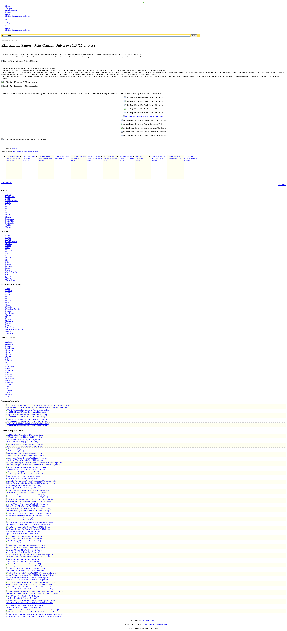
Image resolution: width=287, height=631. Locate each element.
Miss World (28, 151)
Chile (7, 299)
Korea (7, 368)
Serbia (7, 270)
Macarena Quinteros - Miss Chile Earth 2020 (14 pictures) (46, 158)
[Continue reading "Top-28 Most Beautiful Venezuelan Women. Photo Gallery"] (27, 410)
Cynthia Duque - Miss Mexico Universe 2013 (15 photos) (26, 566)
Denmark (8, 244)
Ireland (7, 254)
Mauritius (8, 213)
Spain (7, 274)
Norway (8, 260)
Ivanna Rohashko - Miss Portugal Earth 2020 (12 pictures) (62, 158)
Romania (8, 266)
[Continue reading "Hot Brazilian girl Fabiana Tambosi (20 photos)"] (23, 541)
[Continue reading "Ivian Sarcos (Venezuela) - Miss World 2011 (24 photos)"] (26, 458)
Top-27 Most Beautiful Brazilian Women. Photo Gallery (25, 417)
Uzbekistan (9, 394)
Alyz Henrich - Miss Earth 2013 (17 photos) (21, 598)
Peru (7, 325)
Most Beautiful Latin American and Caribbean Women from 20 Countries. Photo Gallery (37, 407)
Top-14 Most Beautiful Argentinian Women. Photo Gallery (26, 426)
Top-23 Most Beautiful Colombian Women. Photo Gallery (26, 421)
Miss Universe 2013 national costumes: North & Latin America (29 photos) (32, 593)
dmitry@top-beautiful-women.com (154, 624)
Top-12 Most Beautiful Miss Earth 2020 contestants (29, 158)
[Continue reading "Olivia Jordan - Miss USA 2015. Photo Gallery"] (23, 559)
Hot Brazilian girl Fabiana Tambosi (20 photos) (22, 543)
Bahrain (8, 346)
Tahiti (7, 388)
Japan (7, 364)
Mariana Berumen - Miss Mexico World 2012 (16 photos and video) (30, 575)
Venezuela (9, 333)
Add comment (6, 183)
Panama (8, 323)
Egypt (7, 199)
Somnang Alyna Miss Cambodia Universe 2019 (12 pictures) (191, 158)
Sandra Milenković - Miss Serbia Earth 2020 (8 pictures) (78, 158)
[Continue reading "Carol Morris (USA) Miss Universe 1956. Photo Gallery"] (26, 472)
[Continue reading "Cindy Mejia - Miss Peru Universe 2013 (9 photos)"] (24, 605)
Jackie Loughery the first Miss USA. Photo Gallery (24, 538)
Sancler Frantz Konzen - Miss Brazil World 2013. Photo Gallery (28, 501)
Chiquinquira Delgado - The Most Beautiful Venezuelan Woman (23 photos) (33, 465)
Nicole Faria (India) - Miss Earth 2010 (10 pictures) (142, 158)
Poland (7, 262)
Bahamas (8, 291)
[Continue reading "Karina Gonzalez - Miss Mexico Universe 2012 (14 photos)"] (27, 495)
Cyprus (8, 354)
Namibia (8, 215)
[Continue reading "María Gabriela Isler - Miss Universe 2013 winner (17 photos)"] (28, 513)
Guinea (8, 209)
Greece (7, 252)
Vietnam (8, 396)
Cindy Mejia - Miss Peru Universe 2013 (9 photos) (23, 607)
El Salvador (9, 313)
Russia (7, 268)
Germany (8, 250)
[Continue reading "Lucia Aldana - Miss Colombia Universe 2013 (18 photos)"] (27, 490)
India (7, 358)
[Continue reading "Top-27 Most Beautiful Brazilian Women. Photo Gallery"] (26, 415)
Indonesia (8, 360)
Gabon (7, 205)
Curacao (8, 305)
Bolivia (8, 293)
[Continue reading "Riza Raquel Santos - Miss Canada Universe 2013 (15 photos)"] (28, 527)
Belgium (8, 238)
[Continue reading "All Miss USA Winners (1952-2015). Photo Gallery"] (25, 435)
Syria (7, 386)
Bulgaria (8, 240)
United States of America (14, 329)
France (7, 248)
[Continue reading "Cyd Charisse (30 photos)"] (15, 449)
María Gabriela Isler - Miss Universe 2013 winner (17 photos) (27, 515)
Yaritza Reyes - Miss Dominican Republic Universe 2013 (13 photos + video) (33, 616)
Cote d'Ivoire (10, 197)
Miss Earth (36, 151)
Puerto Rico (9, 327)
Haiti (7, 317)
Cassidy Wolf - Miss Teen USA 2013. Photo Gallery (24, 446)
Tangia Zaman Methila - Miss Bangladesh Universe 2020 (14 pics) (14, 158)
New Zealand (10, 378)
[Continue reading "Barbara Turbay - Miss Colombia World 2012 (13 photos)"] (27, 504)
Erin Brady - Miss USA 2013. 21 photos (20, 520)
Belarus (8, 236)
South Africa (9, 221)
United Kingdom (11, 280)
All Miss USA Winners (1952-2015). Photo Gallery (24, 437)
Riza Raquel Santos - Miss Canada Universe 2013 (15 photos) (28, 529)
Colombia (8, 301)
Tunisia (8, 225)
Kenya (7, 211)
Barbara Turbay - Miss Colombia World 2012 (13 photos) (26, 506)
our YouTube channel (147, 620)
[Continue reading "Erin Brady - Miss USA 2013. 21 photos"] (21, 518)
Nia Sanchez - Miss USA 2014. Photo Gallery (22, 478)
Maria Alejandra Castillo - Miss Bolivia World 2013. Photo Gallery (29, 589)
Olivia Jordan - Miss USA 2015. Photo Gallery (22, 561)
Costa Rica (9, 303)
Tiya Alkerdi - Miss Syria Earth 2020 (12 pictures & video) (111, 158)
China (7, 352)
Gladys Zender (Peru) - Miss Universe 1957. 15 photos (25, 469)
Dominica (8, 307)
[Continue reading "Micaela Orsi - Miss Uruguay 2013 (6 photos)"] (23, 440)
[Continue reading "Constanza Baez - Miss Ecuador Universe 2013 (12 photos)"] (27, 578)
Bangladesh (9, 348)
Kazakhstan (9, 366)
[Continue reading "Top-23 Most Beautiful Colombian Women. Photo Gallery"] (27, 419)
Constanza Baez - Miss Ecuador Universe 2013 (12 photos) (27, 580)
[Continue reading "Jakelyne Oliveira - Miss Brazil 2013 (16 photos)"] (24, 550)
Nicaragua (9, 321)
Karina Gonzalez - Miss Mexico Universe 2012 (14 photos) (27, 497)
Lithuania (8, 256)
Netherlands (9, 258)
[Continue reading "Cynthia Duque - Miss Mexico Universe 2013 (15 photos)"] (27, 564)
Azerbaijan (9, 344)
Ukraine (8, 278)
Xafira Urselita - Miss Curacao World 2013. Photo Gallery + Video (29, 584)
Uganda (8, 227)
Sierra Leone (9, 219)
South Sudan (9, 223)
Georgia (8, 356)
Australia (8, 342)
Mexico (8, 319)
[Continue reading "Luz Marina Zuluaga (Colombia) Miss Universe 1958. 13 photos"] (29, 555)
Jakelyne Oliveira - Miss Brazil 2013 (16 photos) (23, 552)
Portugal (8, 264)
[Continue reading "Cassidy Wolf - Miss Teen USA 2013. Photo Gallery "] (25, 444)
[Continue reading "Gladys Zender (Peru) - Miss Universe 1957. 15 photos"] (26, 467)
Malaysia (8, 374)
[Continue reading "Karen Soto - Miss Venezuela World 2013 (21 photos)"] (25, 568)
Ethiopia (8, 203)
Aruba (7, 289)
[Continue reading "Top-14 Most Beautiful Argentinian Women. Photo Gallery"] (27, 424)
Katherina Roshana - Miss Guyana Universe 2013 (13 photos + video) (30, 483)
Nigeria (8, 217)
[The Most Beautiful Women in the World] (143, 2)
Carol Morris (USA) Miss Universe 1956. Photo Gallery (25, 474)
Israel (7, 362)
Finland (8, 246)
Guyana (8, 315)
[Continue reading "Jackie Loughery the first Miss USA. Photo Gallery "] (25, 536)
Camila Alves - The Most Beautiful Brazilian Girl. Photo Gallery (28, 524)
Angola (8, 195)
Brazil (7, 295)
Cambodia (9, 350)
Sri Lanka (8, 384)
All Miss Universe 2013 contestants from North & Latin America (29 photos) (33, 612)
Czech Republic (11, 242)
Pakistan (8, 380)
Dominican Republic (12, 309)
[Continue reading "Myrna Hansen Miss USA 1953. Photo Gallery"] (23, 532)
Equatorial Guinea (11, 201)
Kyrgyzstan (9, 370)
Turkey (7, 392)
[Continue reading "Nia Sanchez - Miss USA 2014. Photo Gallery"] (23, 476)
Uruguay (8, 331)
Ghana (7, 207)
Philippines (9, 382)
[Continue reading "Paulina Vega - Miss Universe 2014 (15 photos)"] (23, 486)
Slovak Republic (11, 272)
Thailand (8, 390)
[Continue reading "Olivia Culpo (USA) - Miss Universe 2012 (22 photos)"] (26, 453)
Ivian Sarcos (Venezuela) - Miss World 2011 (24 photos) (25, 460)
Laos (7, 372)
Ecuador (8, 311)
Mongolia (8, 376)
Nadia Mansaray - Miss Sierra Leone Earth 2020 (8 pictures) (94, 158)
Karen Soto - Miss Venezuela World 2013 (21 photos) (25, 570)
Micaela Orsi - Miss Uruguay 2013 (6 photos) (22, 442)
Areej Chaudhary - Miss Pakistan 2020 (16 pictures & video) (127, 158)
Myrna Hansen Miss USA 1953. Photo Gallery (22, 534)
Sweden (8, 276)
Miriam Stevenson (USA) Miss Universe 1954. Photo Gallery (27, 511)
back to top (282, 185)
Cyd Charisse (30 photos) (15, 451)
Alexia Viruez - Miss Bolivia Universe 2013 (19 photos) (25, 547)
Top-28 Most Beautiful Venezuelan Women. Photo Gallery (26, 412)
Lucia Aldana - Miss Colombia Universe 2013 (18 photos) (26, 492)
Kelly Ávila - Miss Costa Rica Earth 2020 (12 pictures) (159, 158)
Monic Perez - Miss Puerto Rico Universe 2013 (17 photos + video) (29, 603)
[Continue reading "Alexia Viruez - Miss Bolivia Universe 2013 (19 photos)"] (26, 545)
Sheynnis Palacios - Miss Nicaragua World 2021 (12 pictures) (175, 158)
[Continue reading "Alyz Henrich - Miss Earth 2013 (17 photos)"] (22, 596)
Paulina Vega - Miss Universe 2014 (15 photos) (22, 488)
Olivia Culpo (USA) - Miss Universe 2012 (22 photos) (25, 455)
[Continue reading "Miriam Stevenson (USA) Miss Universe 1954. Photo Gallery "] (28, 509)
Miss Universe (18, 151)
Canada (15, 148)
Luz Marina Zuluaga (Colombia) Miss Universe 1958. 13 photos (28, 557)
